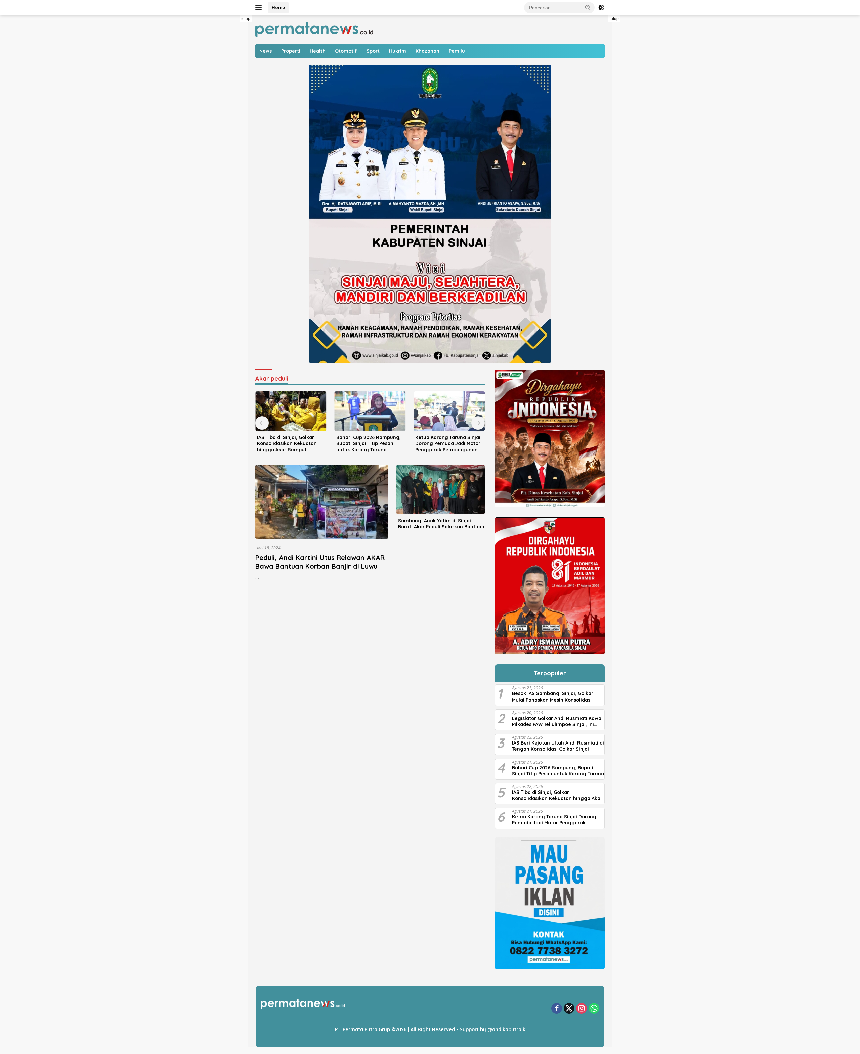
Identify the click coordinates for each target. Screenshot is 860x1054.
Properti (290, 51)
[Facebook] (556, 1009)
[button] (588, 7)
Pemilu (457, 51)
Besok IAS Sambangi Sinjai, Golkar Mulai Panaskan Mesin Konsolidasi (552, 696)
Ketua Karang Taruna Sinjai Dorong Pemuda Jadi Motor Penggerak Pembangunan (447, 443)
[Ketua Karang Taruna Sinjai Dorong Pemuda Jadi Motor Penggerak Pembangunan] (449, 411)
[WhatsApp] (594, 1009)
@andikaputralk (506, 1029)
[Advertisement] (232, 116)
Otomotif (346, 51)
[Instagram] (581, 1009)
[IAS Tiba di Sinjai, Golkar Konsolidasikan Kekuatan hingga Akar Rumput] (291, 411)
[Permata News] (314, 29)
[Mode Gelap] (601, 7)
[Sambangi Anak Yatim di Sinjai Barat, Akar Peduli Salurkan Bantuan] (440, 489)
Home (278, 7)
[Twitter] (569, 1009)
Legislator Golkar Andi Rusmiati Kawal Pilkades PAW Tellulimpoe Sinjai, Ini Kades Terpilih (557, 721)
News (265, 51)
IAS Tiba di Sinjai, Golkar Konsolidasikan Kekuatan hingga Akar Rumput (287, 443)
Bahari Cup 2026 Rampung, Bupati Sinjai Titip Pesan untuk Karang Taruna (368, 443)
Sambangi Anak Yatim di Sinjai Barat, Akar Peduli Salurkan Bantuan (441, 524)
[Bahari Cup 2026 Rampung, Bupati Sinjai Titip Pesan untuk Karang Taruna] (370, 411)
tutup (245, 18)
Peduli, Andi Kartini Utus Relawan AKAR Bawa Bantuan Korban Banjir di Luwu (320, 561)
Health (318, 51)
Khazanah (427, 51)
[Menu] (259, 7)
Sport (373, 51)
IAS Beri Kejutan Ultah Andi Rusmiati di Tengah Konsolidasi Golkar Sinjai (558, 746)
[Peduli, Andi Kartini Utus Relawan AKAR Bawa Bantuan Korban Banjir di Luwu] (321, 502)
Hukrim (397, 51)
